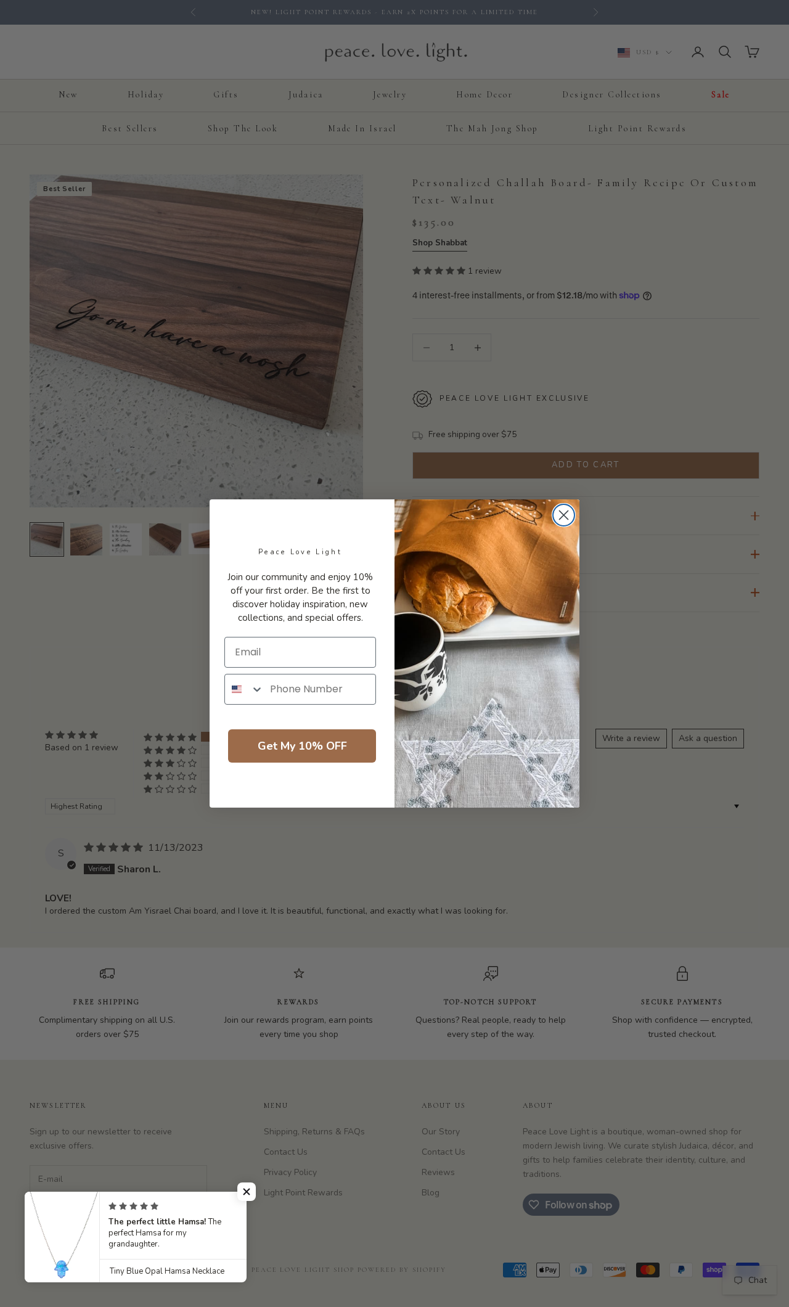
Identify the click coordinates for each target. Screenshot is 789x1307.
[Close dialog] (563, 515)
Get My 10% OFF (302, 746)
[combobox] (244, 689)
